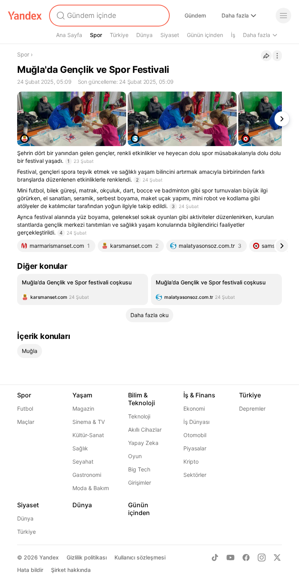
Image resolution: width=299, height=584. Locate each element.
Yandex (49, 557)
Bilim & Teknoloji (141, 399)
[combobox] (108, 15)
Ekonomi (194, 408)
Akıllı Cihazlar (145, 429)
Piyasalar (194, 448)
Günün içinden (205, 35)
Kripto (191, 461)
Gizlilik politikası (87, 557)
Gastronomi (86, 474)
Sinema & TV (88, 421)
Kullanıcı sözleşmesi (139, 557)
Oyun (135, 456)
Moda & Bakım (90, 488)
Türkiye (119, 35)
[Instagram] (261, 557)
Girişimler (139, 482)
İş (233, 35)
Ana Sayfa (69, 35)
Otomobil (194, 435)
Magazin (83, 408)
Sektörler (194, 474)
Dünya (144, 35)
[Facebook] (246, 557)
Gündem (195, 15)
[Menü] (283, 15)
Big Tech (139, 469)
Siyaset (169, 35)
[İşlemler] (277, 55)
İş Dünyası (196, 421)
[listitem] (82, 289)
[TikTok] (214, 557)
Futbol (25, 408)
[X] (277, 557)
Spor (96, 35)
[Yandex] (25, 15)
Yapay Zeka (143, 442)
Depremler (252, 408)
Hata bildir (30, 569)
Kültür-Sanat (88, 435)
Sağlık (80, 448)
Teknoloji (139, 416)
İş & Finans (199, 395)
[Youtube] (230, 557)
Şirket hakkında (71, 569)
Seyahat (82, 461)
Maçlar (25, 421)
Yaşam (82, 395)
